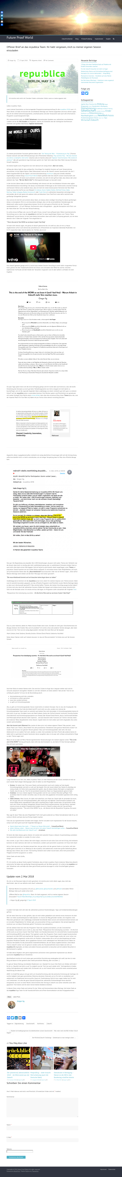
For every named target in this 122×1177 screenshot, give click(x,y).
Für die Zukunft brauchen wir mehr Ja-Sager (94, 69)
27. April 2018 (24, 60)
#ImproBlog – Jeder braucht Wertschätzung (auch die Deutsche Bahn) (40, 1074)
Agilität (83, 104)
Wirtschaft (86, 120)
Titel (74, 589)
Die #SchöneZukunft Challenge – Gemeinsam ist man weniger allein (54, 1038)
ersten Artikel (35, 395)
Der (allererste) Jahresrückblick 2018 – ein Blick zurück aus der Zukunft (18, 1074)
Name (9, 1125)
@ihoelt (59, 889)
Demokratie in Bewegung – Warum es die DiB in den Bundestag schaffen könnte (64, 1074)
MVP (103, 113)
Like (88, 113)
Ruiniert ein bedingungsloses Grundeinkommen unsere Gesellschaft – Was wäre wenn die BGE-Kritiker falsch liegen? (42, 1032)
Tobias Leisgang (17, 192)
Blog (76, 39)
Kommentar (10, 1097)
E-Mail (9, 1137)
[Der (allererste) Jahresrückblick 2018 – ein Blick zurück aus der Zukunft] (18, 1048)
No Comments (50, 60)
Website (9, 1149)
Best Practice (90, 104)
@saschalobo (48, 889)
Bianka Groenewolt (29, 192)
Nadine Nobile (50, 190)
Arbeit (40, 60)
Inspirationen (99, 39)
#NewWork (25, 897)
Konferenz (40, 1023)
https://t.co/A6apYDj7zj (36, 897)
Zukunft (49, 1023)
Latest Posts (16, 997)
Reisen (96, 118)
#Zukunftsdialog (86, 39)
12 (70, 1080)
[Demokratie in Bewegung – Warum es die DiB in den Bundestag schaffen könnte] (65, 1048)
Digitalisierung (19, 1023)
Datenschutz (111, 1169)
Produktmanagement (87, 118)
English (108, 39)
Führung (110, 108)
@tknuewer (39, 889)
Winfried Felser (60, 190)
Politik (111, 115)
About (9, 997)
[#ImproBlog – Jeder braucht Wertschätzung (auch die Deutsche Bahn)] (41, 1048)
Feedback (105, 108)
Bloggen (106, 104)
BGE (96, 104)
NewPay (95, 116)
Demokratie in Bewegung (99, 106)
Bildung (100, 104)
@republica (26, 894)
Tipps (105, 118)
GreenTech (98, 111)
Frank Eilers (42, 192)
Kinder (108, 110)
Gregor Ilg (13, 60)
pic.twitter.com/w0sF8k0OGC (53, 897)
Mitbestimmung (95, 113)
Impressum (103, 1169)
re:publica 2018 (65, 109)
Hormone (103, 111)
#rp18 (19, 897)
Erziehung (99, 108)
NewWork (103, 115)
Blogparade (84, 106)
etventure (50, 173)
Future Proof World (20, 37)
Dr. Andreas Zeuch (40, 190)
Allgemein (35, 60)
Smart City (101, 118)
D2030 (90, 106)
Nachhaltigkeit (87, 115)
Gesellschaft (30, 1023)
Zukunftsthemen (67, 39)
